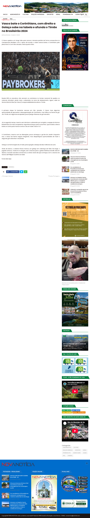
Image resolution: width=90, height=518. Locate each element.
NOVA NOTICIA (12, 515)
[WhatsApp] (25, 171)
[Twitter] (21, 171)
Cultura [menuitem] (26, 14)
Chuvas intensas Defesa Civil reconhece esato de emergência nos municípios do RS (79, 159)
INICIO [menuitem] (5, 14)
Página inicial (5, 20)
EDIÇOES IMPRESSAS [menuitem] (37, 14)
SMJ (64, 455)
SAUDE (84, 452)
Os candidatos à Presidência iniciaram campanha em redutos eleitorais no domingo (77, 169)
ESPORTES (13, 20)
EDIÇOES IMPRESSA (68, 450)
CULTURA (76, 447)
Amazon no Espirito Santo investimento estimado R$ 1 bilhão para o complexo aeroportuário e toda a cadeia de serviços (78, 181)
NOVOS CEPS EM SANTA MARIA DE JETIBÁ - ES (79, 150)
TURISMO (70, 455)
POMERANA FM (66, 452)
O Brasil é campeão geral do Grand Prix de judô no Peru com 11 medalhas (79, 191)
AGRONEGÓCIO (67, 447)
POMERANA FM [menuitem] (68, 14)
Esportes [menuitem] (50, 14)
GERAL (84, 450)
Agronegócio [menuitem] (15, 14)
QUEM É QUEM (76, 452)
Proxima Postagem (54, 176)
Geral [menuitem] (58, 14)
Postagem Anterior (8, 176)
